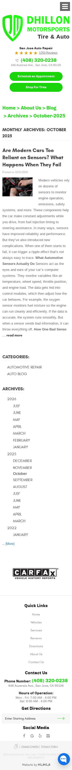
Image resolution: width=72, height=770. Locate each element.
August (20, 487)
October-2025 (49, 116)
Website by (36, 765)
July (16, 406)
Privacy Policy (49, 746)
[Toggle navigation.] (65, 6)
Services (36, 630)
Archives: (13, 388)
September (22, 480)
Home (9, 108)
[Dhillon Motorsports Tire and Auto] (36, 28)
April (17, 426)
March (19, 433)
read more (14, 335)
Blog (51, 108)
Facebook (24, 736)
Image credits (30, 746)
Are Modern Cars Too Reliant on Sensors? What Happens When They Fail (32, 157)
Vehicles (36, 622)
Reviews (36, 638)
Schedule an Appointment (36, 76)
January (20, 447)
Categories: (15, 356)
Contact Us (36, 662)
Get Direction (63, 718)
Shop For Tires (36, 87)
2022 (12, 528)
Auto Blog (17, 374)
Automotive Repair (24, 367)
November (22, 468)
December (22, 461)
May (16, 419)
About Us (31, 108)
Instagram (48, 736)
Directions (36, 646)
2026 (11, 399)
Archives (18, 116)
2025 (11, 454)
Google (32, 736)
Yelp (40, 736)
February (21, 440)
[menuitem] (36, 614)
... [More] (8, 543)
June (17, 413)
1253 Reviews (48, 52)
